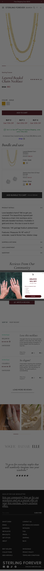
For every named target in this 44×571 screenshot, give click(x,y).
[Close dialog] (43, 273)
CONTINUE (33, 296)
